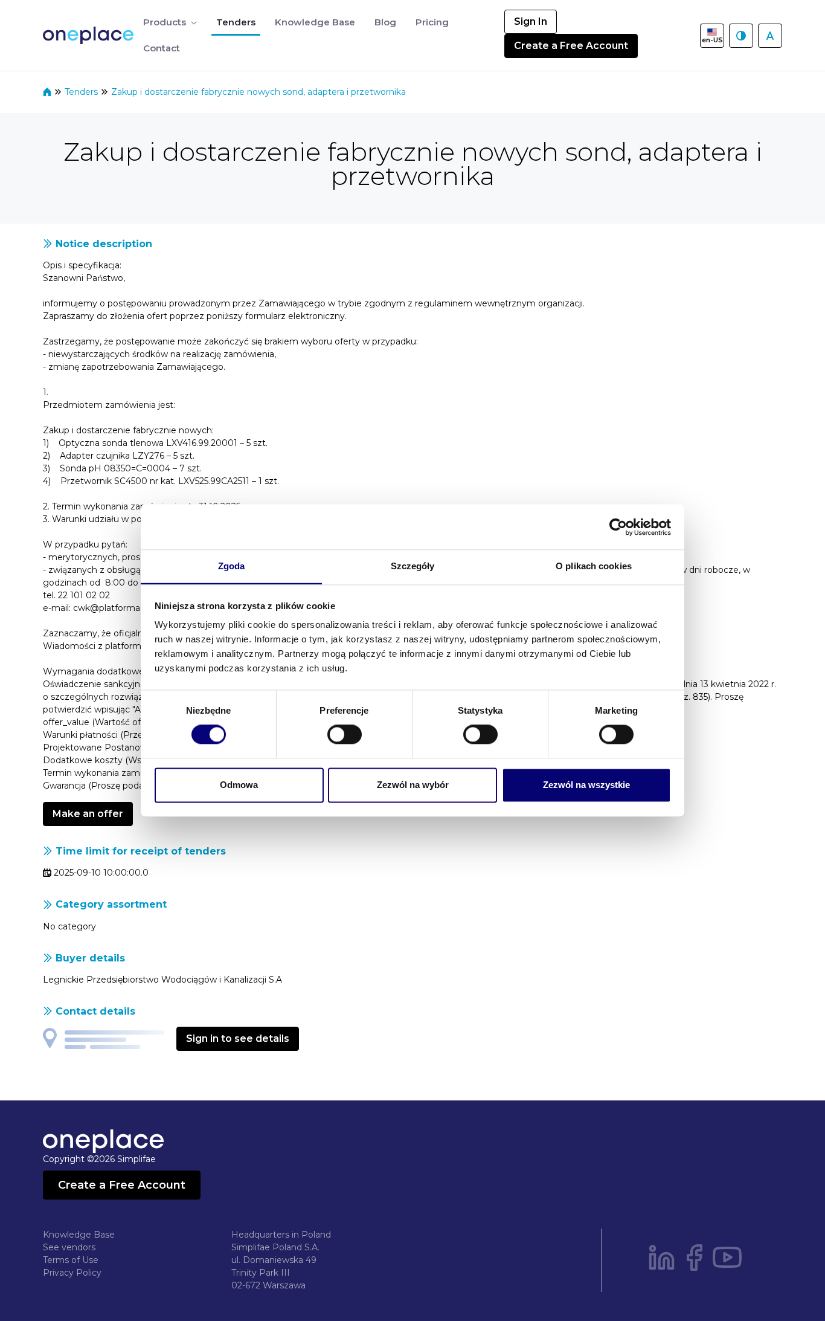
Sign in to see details (237, 1038)
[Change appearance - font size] (770, 36)
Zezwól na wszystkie (586, 785)
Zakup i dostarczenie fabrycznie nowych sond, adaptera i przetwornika (258, 91)
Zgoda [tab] (231, 566)
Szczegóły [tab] (413, 566)
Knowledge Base (79, 1234)
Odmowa (239, 785)
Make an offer (88, 813)
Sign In (530, 21)
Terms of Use (70, 1260)
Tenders (82, 91)
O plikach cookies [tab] (594, 566)
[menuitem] (170, 23)
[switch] (344, 734)
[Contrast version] (741, 36)
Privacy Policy (72, 1272)
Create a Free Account (571, 45)
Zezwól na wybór (413, 785)
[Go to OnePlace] (90, 35)
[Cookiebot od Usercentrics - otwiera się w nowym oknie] (618, 527)
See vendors (69, 1247)
